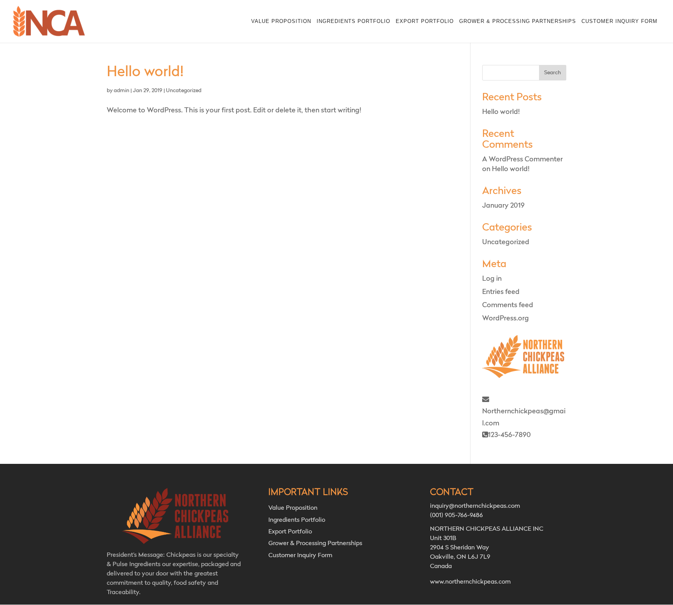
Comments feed (507, 305)
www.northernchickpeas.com (470, 582)
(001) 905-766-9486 (456, 515)
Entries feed (501, 292)
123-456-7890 (509, 435)
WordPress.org (505, 318)
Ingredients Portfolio (353, 21)
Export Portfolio (425, 21)
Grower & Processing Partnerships (517, 21)
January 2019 (503, 205)
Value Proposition (281, 21)
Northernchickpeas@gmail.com (524, 417)
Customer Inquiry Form (619, 21)
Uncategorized (183, 90)
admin (121, 90)
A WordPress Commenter (522, 159)
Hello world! (145, 72)
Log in (492, 278)
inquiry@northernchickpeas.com (475, 506)
